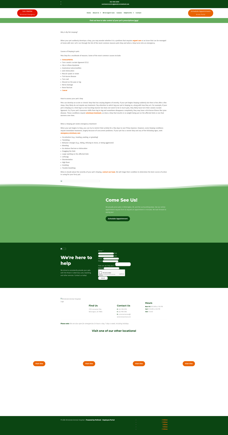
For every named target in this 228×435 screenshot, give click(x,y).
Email (100, 258)
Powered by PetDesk (93, 420)
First (115, 253)
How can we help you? (106, 266)
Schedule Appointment (118, 219)
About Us (96, 13)
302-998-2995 (123, 309)
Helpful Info (128, 13)
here (136, 20)
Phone (100, 261)
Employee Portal (109, 420)
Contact (138, 13)
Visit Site (39, 364)
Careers (119, 13)
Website (101, 268)
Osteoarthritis (67, 60)
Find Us (93, 305)
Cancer (64, 90)
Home (89, 13)
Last (115, 256)
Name (100, 251)
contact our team (108, 172)
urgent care (137, 41)
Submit (103, 278)
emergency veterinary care (70, 133)
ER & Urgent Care (109, 13)
